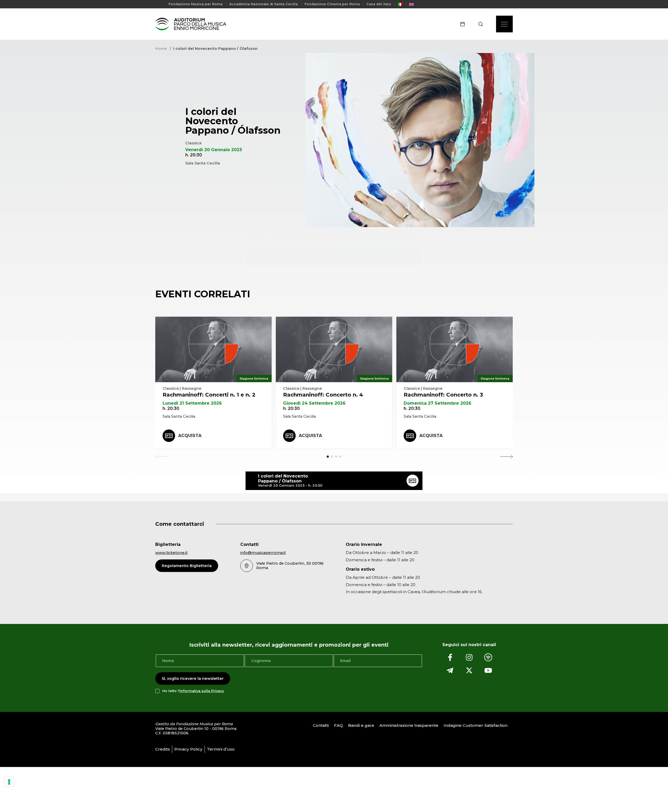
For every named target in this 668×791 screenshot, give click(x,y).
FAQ (338, 725)
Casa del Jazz (378, 4)
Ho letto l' (193, 691)
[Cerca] (482, 24)
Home (161, 48)
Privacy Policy (188, 749)
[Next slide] (506, 456)
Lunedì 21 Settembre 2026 (192, 403)
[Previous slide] (161, 456)
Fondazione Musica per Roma (196, 4)
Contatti (321, 725)
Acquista (189, 435)
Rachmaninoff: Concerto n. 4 (323, 395)
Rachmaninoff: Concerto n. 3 (443, 395)
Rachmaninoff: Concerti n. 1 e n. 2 (209, 395)
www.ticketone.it (171, 552)
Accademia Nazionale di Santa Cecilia (263, 4)
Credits (162, 749)
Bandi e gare (361, 725)
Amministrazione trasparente (408, 725)
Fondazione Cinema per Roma (332, 4)
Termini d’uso (221, 749)
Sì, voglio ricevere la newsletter (193, 678)
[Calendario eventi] (464, 24)
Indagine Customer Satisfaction (476, 725)
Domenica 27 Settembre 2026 (437, 403)
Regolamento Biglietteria (187, 565)
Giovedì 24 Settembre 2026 (314, 403)
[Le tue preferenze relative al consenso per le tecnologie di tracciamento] (9, 782)
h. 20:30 (171, 408)
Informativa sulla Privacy (202, 691)
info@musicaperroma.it (263, 552)
